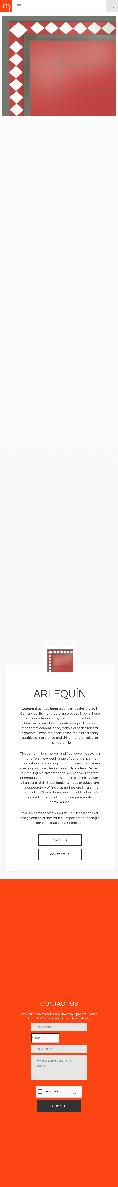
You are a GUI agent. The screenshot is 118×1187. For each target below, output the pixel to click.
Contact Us (60, 854)
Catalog (60, 840)
